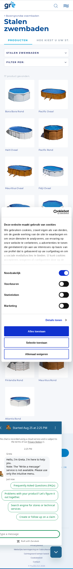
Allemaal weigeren (36, 353)
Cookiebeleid (36, 558)
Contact (36, 562)
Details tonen (54, 320)
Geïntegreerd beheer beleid (36, 554)
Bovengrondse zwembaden (22, 15)
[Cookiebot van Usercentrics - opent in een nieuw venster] (53, 212)
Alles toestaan (36, 331)
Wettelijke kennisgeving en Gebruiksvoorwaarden (36, 549)
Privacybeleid (36, 545)
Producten (18, 40)
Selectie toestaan (36, 342)
